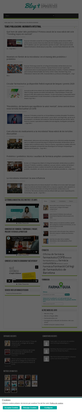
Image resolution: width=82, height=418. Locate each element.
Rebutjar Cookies (29, 408)
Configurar (48, 408)
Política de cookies (56, 403)
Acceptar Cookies (11, 408)
